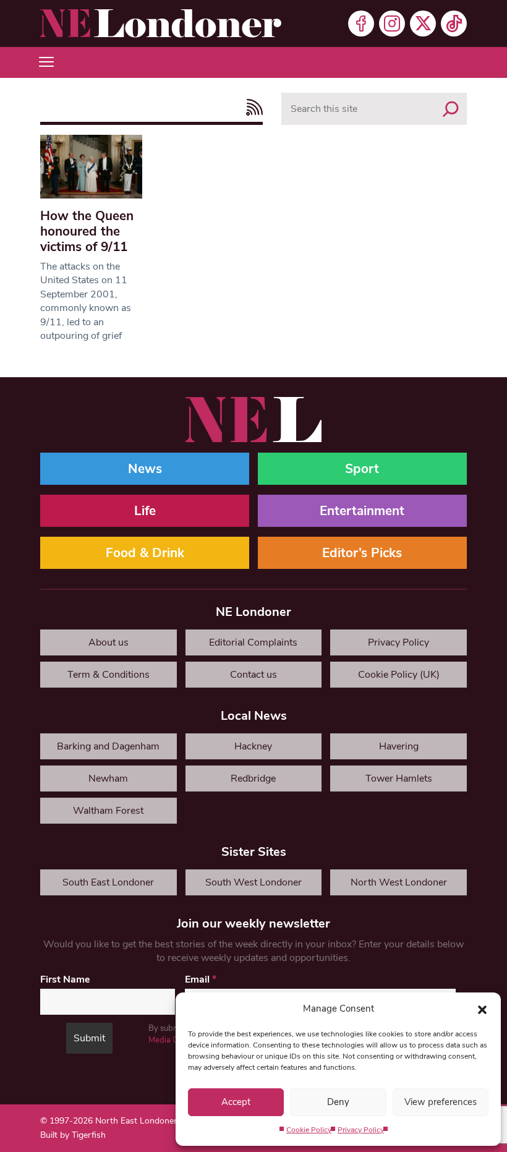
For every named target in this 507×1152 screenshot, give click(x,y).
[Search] (451, 109)
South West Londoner (253, 882)
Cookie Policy (308, 1130)
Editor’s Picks (362, 552)
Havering (399, 746)
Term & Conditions (108, 674)
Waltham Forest (108, 810)
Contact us (253, 674)
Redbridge (253, 778)
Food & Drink (145, 552)
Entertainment (362, 510)
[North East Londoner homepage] (160, 23)
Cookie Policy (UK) (399, 674)
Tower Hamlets (398, 778)
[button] (482, 1008)
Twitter (423, 23)
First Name (65, 979)
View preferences (440, 1102)
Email (200, 979)
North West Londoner (399, 882)
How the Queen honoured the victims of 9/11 (87, 231)
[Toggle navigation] (46, 62)
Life (145, 510)
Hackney (253, 746)
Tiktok (454, 23)
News (145, 468)
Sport (362, 468)
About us (108, 642)
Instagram (392, 23)
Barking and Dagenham (108, 746)
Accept (235, 1102)
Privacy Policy (361, 1130)
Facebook (361, 23)
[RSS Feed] (251, 107)
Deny (338, 1102)
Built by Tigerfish (73, 1135)
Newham (108, 778)
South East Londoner (108, 882)
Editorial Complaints (253, 642)
